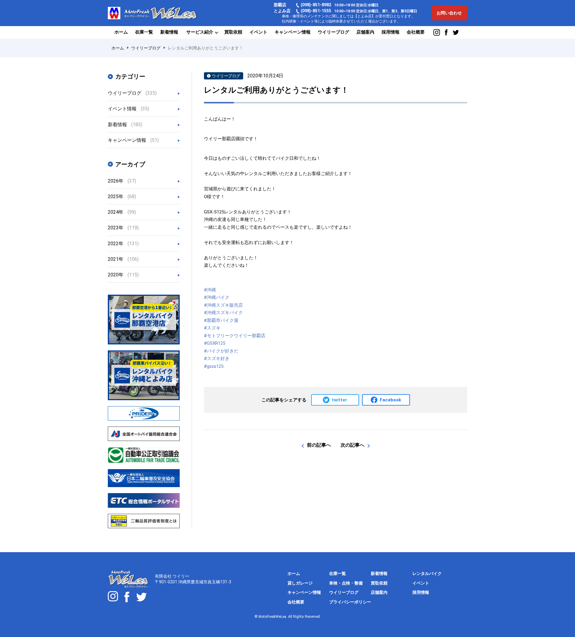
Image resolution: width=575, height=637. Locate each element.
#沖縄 (210, 290)
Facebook (390, 400)
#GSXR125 (214, 343)
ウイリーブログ (333, 32)
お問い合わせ (449, 12)
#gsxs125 (213, 366)
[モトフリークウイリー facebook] (446, 32)
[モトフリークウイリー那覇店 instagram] (436, 32)
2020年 (123, 275)
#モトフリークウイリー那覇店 (234, 335)
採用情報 (391, 32)
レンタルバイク (427, 573)
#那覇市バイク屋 (221, 320)
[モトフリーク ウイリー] (127, 597)
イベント (258, 32)
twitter (339, 400)
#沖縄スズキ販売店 (223, 305)
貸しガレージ (300, 583)
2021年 (123, 259)
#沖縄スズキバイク (223, 312)
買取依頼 (233, 32)
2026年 (122, 181)
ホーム (121, 32)
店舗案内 (365, 32)
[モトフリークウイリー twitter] (456, 32)
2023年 (123, 228)
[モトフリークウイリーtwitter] (141, 597)
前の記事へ (319, 445)
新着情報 (169, 32)
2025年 (122, 196)
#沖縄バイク (216, 297)
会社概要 (416, 32)
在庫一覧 (144, 32)
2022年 (123, 243)
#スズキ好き (216, 358)
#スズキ (212, 328)
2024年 (122, 212)
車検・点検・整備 (346, 583)
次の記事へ (352, 445)
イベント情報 (128, 109)
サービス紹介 (199, 32)
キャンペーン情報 (293, 32)
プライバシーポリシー (350, 602)
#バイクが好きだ (221, 351)
